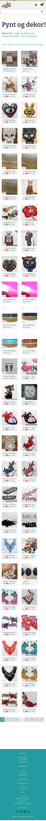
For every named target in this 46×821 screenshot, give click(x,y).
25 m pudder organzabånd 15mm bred (17, 299)
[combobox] (20, 11)
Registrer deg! (23, 783)
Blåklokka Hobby (12, 71)
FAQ (23, 770)
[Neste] (41, 719)
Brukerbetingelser (23, 799)
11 (37, 720)
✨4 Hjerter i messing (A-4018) (14, 171)
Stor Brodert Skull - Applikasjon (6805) (17, 146)
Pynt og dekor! (29, 36)
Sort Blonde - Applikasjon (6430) (15, 684)
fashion (8, 301)
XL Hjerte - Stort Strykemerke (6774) (16, 427)
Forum (23, 773)
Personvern (23, 801)
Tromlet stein (28, 69)
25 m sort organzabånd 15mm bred (15, 325)
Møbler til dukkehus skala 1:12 (13, 69)
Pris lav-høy (16, 45)
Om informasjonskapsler (23, 803)
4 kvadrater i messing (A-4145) (14, 197)
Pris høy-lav (27, 45)
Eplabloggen (23, 757)
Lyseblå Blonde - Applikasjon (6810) (16, 555)
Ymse (27, 583)
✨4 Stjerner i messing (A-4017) (34, 171)
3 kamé (25, 581)
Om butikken (23, 760)
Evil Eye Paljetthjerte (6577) (13, 120)
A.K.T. (27, 71)
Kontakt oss (23, 762)
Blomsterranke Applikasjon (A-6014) (16, 632)
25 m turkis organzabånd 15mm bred (16, 351)
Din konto (23, 779)
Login (23, 786)
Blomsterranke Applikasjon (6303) (15, 709)
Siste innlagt (38, 45)
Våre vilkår (23, 796)
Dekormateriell (10, 36)
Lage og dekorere (24, 33)
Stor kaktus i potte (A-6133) (32, 248)
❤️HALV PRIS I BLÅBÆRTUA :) (17, 96)
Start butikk (23, 788)
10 (32, 720)
